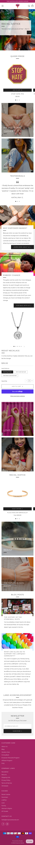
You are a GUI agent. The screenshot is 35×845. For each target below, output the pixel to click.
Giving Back (5, 755)
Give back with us (23, 305)
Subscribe (16, 731)
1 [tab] (15, 48)
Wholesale (5, 786)
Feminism (5, 797)
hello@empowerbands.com (10, 820)
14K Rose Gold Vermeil (9, 375)
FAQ (3, 763)
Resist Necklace (11, 351)
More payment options (17, 396)
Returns (4, 774)
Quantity (4, 381)
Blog (3, 749)
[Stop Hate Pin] (17, 74)
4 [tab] (19, 346)
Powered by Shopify (17, 841)
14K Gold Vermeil (21, 372)
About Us (4, 746)
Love (3, 803)
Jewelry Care (6, 752)
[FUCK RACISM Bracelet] (17, 493)
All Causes (5, 811)
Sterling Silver (7, 372)
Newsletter (5, 772)
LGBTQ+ (4, 800)
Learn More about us (22, 247)
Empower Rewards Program (11, 758)
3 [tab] (19, 48)
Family (4, 805)
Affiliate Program (7, 760)
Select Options (16, 508)
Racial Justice (6, 794)
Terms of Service (7, 783)
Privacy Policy (6, 780)
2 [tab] (17, 48)
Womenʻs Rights (7, 808)
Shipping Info (6, 777)
